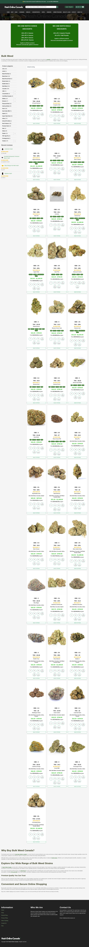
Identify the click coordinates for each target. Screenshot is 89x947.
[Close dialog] (68, 460)
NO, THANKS (32, 483)
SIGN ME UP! (32, 480)
